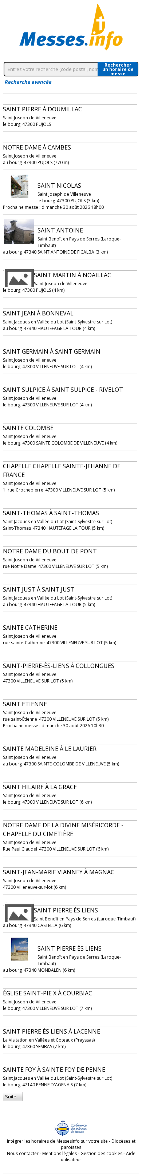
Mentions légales (59, 1153)
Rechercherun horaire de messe (118, 69)
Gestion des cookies (101, 1153)
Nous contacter (23, 1153)
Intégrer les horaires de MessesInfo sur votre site (57, 1141)
